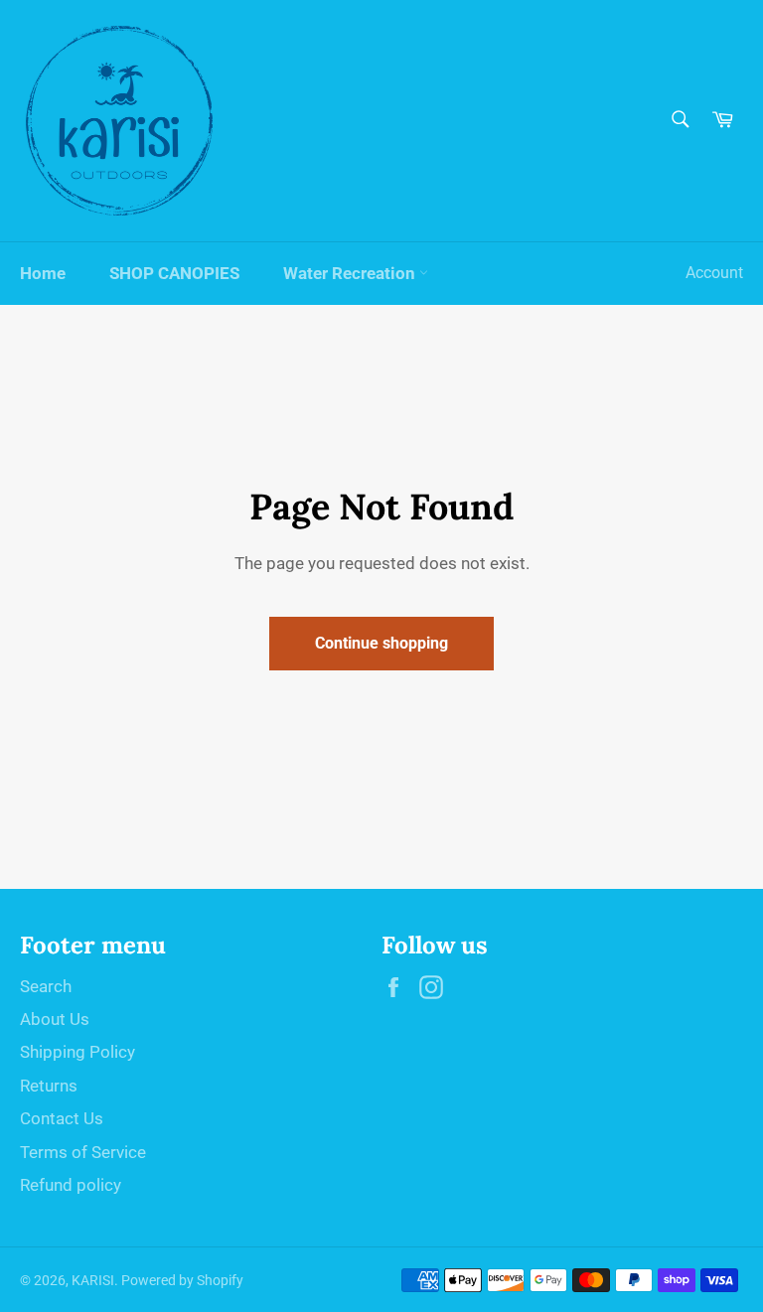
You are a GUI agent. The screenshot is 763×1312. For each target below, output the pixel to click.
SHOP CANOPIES (174, 273)
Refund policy (70, 1185)
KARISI (93, 1280)
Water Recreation (351, 273)
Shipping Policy (77, 1052)
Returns (48, 1085)
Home (43, 273)
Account (714, 272)
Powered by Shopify (182, 1280)
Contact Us (61, 1118)
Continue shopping (381, 643)
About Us (54, 1019)
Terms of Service (83, 1152)
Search (46, 986)
